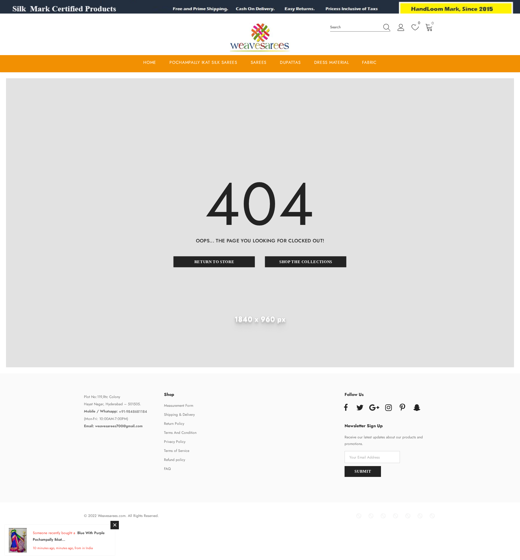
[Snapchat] (416, 408)
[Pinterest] (402, 408)
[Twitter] (359, 408)
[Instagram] (388, 408)
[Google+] (374, 408)
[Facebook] (345, 408)
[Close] (114, 525)
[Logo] (260, 38)
